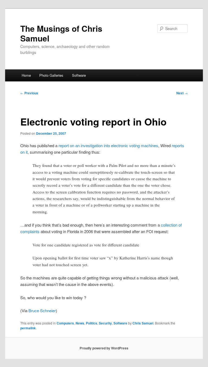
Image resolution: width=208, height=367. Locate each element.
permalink (28, 328)
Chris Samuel (142, 323)
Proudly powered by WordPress (104, 348)
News (80, 323)
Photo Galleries (51, 75)
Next (182, 93)
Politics (91, 323)
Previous (29, 93)
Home (26, 75)
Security (105, 323)
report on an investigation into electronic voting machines (108, 145)
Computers (65, 323)
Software (79, 75)
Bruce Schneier (42, 310)
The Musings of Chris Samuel (61, 33)
